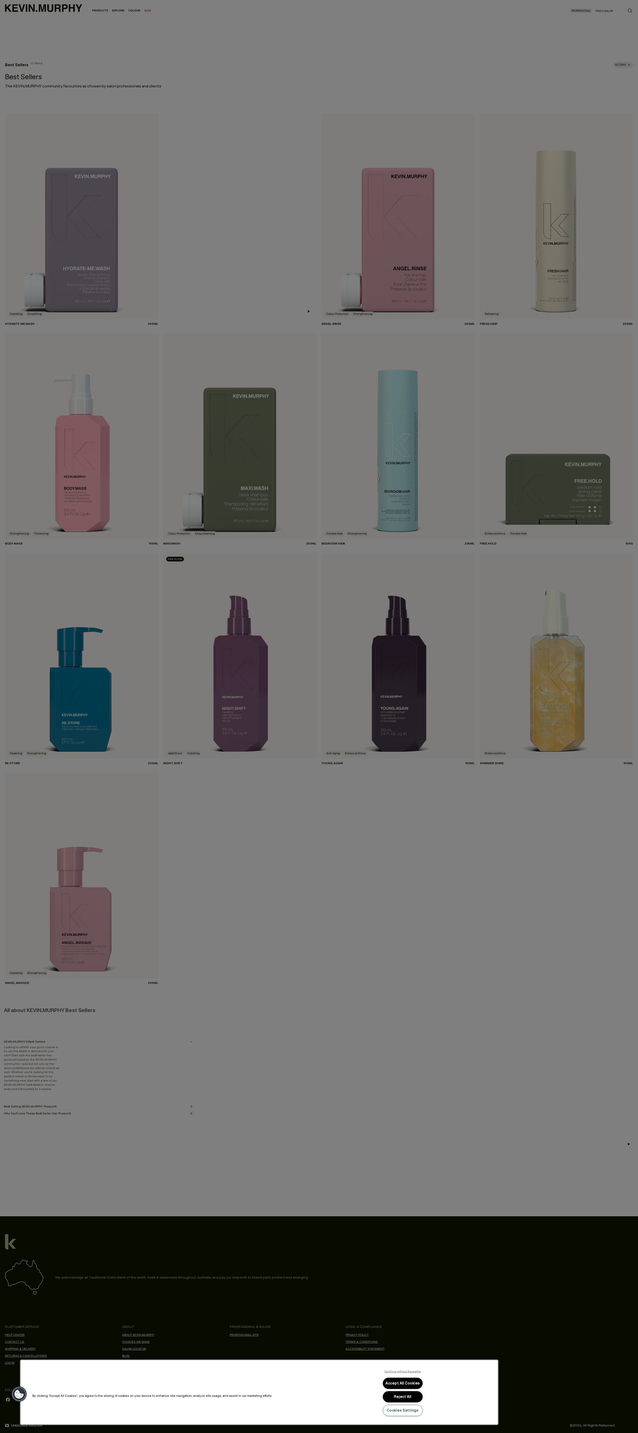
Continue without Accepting (403, 1371)
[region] (259, 1392)
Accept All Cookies (403, 1383)
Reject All (402, 1396)
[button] (19, 1394)
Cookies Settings (403, 1410)
